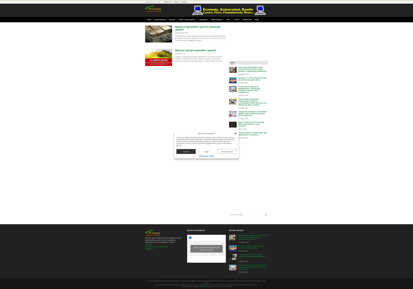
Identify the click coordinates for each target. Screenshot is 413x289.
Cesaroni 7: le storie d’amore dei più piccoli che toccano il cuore (252, 79)
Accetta (186, 151)
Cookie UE (149, 249)
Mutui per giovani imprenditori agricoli (195, 50)
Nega (207, 151)
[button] (235, 133)
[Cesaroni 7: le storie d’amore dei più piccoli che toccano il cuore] (233, 80)
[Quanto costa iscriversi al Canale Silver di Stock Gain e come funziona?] (233, 125)
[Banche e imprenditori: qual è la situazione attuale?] (158, 34)
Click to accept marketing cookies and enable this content (206, 248)
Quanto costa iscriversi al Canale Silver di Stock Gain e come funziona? (251, 124)
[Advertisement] (247, 41)
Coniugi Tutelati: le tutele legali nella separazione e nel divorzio (252, 134)
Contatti (184, 2)
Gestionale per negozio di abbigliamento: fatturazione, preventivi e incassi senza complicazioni (249, 89)
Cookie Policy (203, 156)
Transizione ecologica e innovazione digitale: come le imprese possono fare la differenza (252, 114)
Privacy (211, 156)
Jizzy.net (203, 286)
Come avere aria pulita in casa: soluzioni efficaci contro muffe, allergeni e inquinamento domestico (252, 69)
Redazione (168, 2)
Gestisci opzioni (227, 151)
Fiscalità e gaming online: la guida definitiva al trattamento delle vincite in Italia (252, 256)
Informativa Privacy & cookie (156, 247)
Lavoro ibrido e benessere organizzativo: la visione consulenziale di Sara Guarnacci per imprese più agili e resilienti (252, 102)
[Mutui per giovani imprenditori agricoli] (158, 57)
